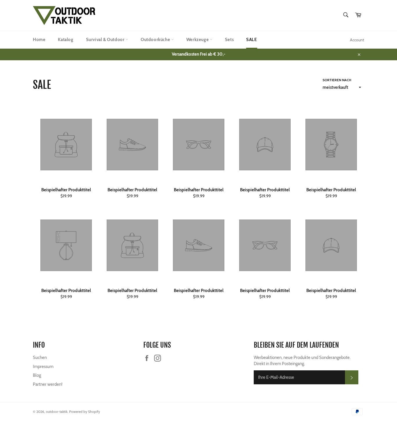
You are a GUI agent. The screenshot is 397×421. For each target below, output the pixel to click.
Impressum (43, 366)
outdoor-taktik (56, 411)
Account (357, 39)
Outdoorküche (156, 39)
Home (39, 39)
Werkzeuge (198, 39)
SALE (251, 39)
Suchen (40, 357)
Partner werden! (47, 384)
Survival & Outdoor (106, 39)
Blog (37, 375)
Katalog (65, 39)
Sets (229, 39)
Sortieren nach (337, 80)
